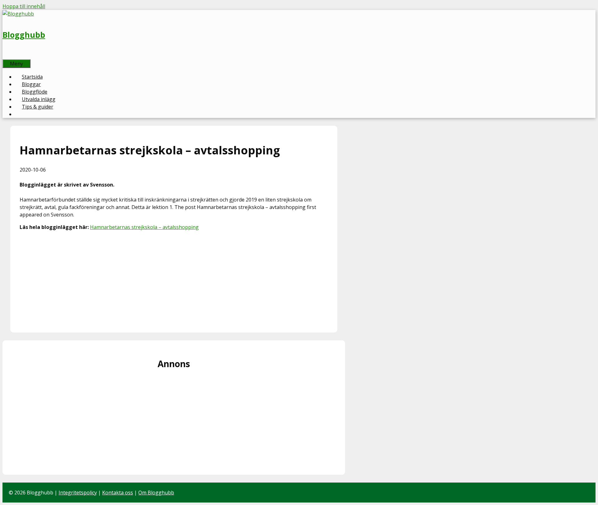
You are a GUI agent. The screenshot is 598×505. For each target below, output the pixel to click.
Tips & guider (37, 106)
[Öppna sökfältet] (9, 55)
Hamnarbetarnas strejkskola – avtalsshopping (144, 227)
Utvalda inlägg (38, 99)
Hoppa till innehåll (23, 6)
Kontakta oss (117, 492)
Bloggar (31, 84)
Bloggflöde (34, 91)
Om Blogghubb (156, 492)
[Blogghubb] (18, 13)
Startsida (32, 76)
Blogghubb (23, 34)
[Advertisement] (174, 279)
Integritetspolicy (78, 492)
